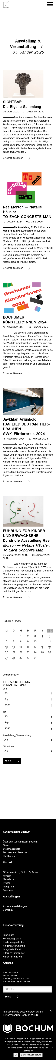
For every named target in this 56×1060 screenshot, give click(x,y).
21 (13, 652)
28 (13, 658)
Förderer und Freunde (15, 853)
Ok (16, 1055)
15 (21, 647)
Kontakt (7, 876)
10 (35, 641)
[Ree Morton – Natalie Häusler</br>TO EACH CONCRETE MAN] (23, 188)
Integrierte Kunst (12, 949)
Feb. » (51, 631)
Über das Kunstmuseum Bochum (20, 842)
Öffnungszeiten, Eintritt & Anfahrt (21, 872)
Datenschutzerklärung (31, 1055)
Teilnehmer (9, 747)
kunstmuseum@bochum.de (17, 982)
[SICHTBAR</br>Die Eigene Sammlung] (23, 84)
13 (6, 647)
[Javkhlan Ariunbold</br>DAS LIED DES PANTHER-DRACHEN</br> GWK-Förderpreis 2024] (23, 401)
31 (35, 658)
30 (27, 658)
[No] (52, 1047)
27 (6, 658)
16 (28, 647)
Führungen (8, 935)
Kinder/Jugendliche (13, 942)
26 (49, 652)
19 (49, 647)
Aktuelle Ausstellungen (15, 906)
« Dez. (48, 631)
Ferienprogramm (12, 939)
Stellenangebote (11, 849)
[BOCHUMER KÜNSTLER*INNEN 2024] (23, 298)
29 (20, 658)
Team (6, 845)
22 (20, 652)
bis (4, 712)
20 (6, 652)
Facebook (8, 890)
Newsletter (9, 879)
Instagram (8, 887)
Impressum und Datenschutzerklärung (23, 1012)
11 (42, 641)
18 (42, 647)
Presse (6, 883)
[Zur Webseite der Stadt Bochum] (28, 1030)
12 (49, 641)
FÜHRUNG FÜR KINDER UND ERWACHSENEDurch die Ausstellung (26, 541)
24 (35, 652)
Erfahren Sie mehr (13, 158)
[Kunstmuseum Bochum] (6, 8)
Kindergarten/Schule (14, 946)
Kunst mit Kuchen (12, 957)
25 (42, 652)
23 (27, 652)
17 (35, 647)
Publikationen (10, 856)
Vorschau (8, 910)
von (5, 689)
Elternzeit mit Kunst (13, 953)
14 (13, 647)
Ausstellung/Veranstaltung (17, 735)
